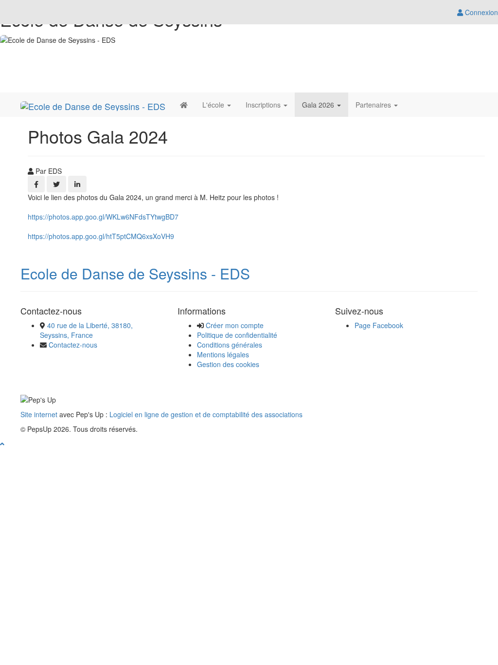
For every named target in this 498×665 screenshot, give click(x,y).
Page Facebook (379, 325)
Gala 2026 (319, 105)
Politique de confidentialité (237, 335)
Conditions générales (229, 345)
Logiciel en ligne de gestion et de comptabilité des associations (205, 414)
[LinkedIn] (77, 184)
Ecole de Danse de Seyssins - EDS (135, 273)
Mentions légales (223, 354)
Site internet (38, 414)
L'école (214, 105)
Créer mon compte (235, 325)
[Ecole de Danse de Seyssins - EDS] (92, 104)
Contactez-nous (73, 345)
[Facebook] (36, 184)
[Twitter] (56, 184)
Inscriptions (264, 105)
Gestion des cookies (228, 364)
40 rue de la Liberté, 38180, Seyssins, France (86, 330)
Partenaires (374, 105)
